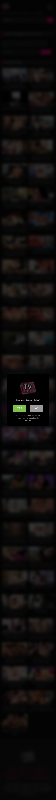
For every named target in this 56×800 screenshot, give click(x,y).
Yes (19, 408)
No (36, 408)
